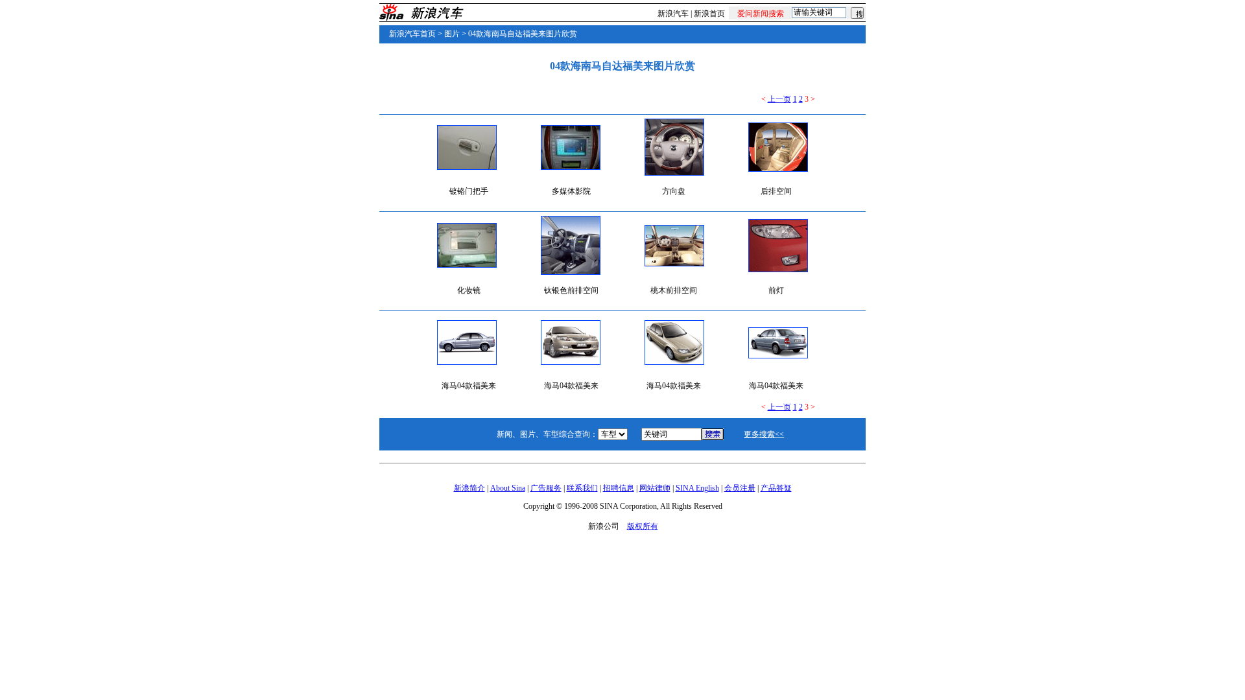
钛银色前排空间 (571, 290)
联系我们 (582, 488)
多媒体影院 (571, 191)
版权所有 (642, 526)
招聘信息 (618, 488)
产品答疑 (776, 488)
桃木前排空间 (673, 290)
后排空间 (776, 191)
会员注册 (739, 488)
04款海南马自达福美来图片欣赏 (522, 33)
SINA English (697, 488)
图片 (452, 33)
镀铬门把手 (468, 191)
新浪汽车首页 (412, 33)
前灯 (776, 290)
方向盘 (673, 191)
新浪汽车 (673, 13)
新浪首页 (709, 13)
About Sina (507, 488)
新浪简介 (469, 488)
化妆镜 (468, 290)
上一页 (779, 99)
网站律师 (654, 488)
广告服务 (546, 488)
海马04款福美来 (469, 385)
